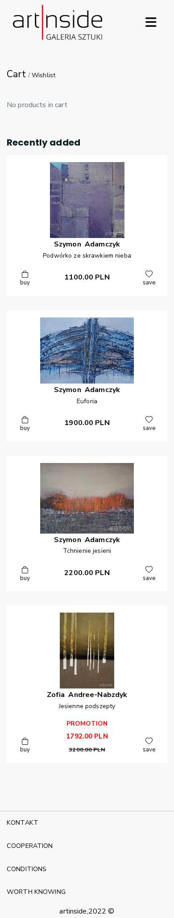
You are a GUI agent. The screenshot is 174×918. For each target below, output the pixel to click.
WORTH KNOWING (36, 891)
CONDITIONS (26, 868)
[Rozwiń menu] (151, 22)
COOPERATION (30, 845)
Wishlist (43, 75)
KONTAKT (22, 822)
